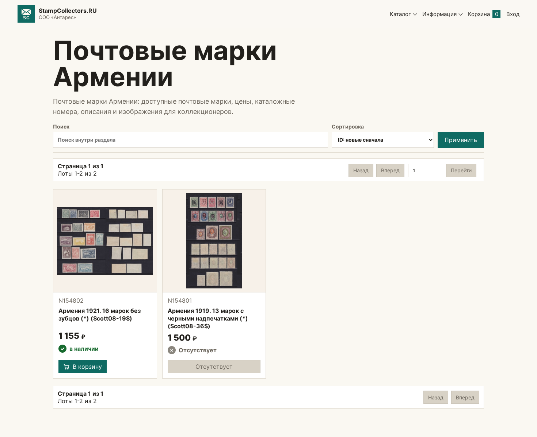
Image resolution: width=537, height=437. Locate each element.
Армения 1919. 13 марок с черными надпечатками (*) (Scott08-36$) (208, 318)
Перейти (461, 170)
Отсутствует (214, 366)
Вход (512, 14)
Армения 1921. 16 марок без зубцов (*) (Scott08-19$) (99, 314)
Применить (461, 139)
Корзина (483, 14)
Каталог (400, 14)
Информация (439, 14)
